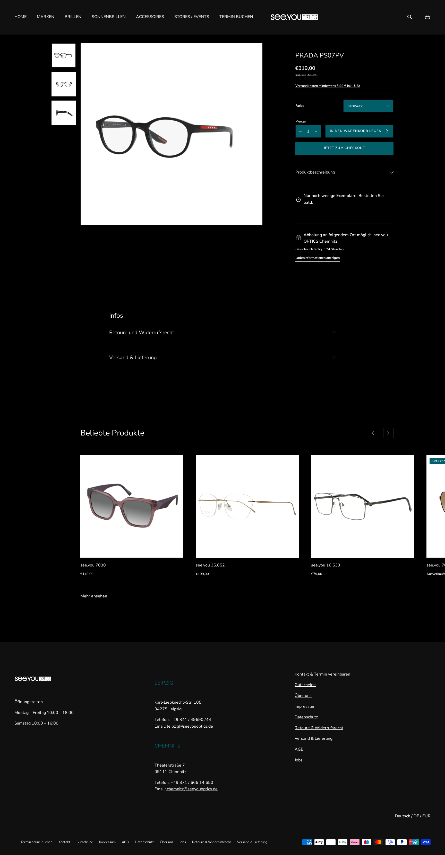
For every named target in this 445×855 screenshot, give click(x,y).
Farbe (299, 106)
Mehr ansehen (93, 596)
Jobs (299, 760)
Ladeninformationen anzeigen (317, 258)
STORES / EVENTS (191, 17)
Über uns (303, 695)
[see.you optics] (294, 17)
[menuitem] (64, 55)
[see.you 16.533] (362, 506)
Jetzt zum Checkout (344, 148)
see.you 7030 (93, 565)
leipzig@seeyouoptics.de (190, 726)
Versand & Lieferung (313, 738)
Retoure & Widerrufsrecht (319, 728)
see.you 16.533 (325, 565)
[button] (410, 17)
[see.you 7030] (131, 506)
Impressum (305, 706)
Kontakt (64, 842)
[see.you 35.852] (247, 506)
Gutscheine (305, 685)
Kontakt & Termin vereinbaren (322, 674)
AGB (299, 749)
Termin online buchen (36, 842)
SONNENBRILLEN (109, 17)
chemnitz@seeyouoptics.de (192, 789)
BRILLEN (73, 17)
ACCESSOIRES (150, 17)
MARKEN (45, 17)
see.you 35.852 (210, 565)
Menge (300, 121)
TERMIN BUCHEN (236, 17)
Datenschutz (306, 717)
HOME (20, 17)
